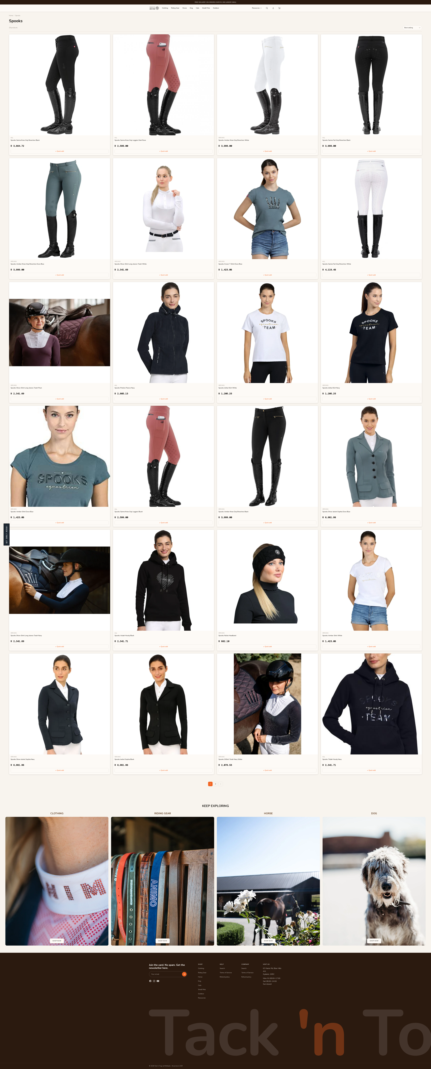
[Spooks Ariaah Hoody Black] (163, 580)
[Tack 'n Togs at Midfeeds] (154, 8)
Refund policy (225, 977)
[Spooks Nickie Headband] (267, 580)
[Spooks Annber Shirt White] (371, 580)
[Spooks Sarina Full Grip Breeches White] (371, 208)
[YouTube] (158, 981)
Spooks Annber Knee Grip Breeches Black (233, 512)
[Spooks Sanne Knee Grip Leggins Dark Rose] (163, 84)
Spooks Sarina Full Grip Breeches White (336, 264)
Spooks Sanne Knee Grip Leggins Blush (129, 512)
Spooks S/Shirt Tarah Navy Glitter (230, 759)
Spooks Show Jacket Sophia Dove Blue (336, 512)
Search (222, 968)
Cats (197, 8)
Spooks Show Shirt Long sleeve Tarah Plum (26, 388)
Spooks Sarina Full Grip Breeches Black (336, 140)
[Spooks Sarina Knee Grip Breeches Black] (59, 84)
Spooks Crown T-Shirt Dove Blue (230, 264)
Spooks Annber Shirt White (332, 636)
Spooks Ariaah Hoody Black (124, 636)
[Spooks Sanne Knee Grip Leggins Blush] (163, 456)
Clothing (165, 8)
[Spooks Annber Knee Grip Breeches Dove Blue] (59, 208)
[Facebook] (150, 981)
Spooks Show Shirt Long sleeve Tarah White (131, 264)
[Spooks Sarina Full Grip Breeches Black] (371, 84)
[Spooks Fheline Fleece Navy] (163, 332)
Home (11, 16)
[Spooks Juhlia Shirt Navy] (371, 332)
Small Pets (206, 8)
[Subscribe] (184, 974)
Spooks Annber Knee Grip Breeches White (234, 140)
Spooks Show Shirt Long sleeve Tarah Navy (26, 636)
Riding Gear (175, 8)
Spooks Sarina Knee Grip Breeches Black (25, 140)
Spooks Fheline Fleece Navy (125, 388)
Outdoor (216, 8)
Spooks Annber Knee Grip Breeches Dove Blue (27, 264)
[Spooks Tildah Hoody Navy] (371, 703)
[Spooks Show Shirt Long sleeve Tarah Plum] (59, 332)
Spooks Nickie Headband (227, 636)
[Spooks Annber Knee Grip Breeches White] (267, 84)
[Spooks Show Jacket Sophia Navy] (59, 703)
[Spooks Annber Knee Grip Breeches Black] (267, 456)
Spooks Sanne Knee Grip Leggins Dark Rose (130, 140)
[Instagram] (154, 981)
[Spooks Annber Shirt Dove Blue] (59, 456)
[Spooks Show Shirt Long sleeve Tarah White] (163, 208)
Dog (191, 8)
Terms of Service (226, 973)
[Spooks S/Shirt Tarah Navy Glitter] (267, 703)
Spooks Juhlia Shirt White (228, 388)
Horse (185, 8)
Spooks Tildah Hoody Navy (332, 759)
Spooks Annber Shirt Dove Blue (22, 512)
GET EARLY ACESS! (6, 534)
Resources (256, 8)
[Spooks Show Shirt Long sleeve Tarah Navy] (59, 580)
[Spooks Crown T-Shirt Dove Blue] (267, 208)
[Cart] (279, 8)
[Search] (266, 8)
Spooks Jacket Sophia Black (124, 759)
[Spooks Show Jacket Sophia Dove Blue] (371, 456)
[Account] (273, 8)
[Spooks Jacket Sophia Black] (163, 703)
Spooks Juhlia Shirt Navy (331, 388)
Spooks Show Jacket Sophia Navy (22, 759)
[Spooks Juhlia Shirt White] (267, 332)
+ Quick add (59, 151)
